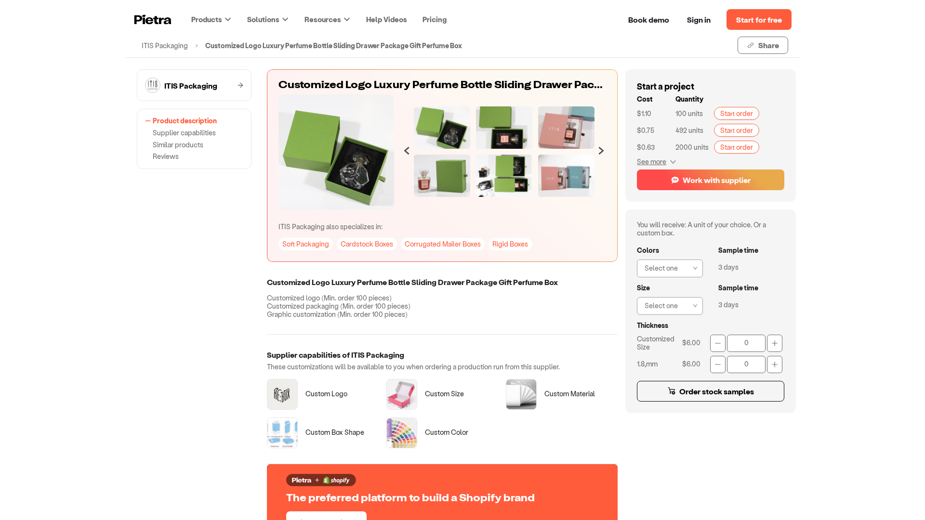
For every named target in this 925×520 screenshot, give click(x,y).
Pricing (435, 19)
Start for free (759, 19)
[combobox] (667, 267)
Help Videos (386, 19)
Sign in (699, 19)
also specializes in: (330, 226)
